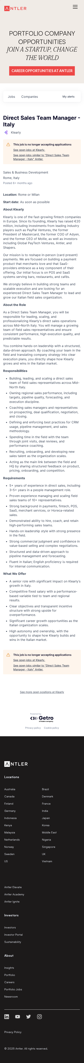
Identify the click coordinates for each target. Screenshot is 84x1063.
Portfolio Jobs (13, 989)
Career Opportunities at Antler (42, 71)
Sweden (9, 854)
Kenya (8, 825)
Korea (45, 825)
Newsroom (11, 996)
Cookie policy (51, 727)
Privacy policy (33, 727)
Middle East (49, 832)
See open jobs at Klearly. (29, 149)
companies (29, 97)
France (46, 803)
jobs (11, 97)
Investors (10, 927)
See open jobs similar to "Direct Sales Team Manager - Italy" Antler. (41, 157)
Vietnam (47, 861)
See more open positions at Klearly (42, 692)
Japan (46, 818)
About (8, 955)
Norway (9, 846)
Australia (9, 789)
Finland (8, 803)
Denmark (47, 796)
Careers (9, 982)
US (6, 861)
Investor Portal (13, 934)
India (45, 810)
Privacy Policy (12, 1032)
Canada (9, 796)
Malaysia (9, 832)
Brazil (45, 789)
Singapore (48, 846)
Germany (10, 810)
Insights (9, 967)
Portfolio (9, 975)
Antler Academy (14, 894)
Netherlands (12, 839)
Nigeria (46, 839)
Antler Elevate (13, 887)
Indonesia (10, 818)
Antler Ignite (12, 901)
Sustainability (12, 941)
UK (43, 854)
